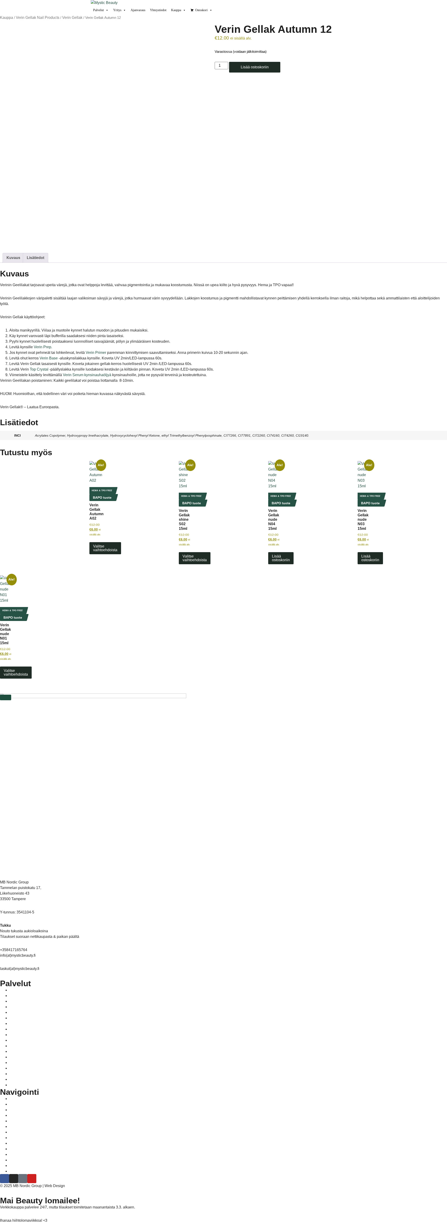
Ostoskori (201, 10)
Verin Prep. (43, 347)
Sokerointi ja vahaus (24, 1029)
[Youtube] (31, 1178)
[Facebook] (4, 1178)
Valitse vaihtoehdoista (105, 548)
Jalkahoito (16, 990)
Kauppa (176, 10)
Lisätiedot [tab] (35, 258)
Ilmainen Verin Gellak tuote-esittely (34, 1110)
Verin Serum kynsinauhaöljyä (87, 375)
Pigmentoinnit (19, 1018)
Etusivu (14, 1099)
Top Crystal (39, 369)
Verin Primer (96, 353)
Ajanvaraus (138, 10)
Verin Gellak (72, 18)
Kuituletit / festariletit (24, 1001)
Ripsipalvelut (18, 1023)
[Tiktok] (22, 1178)
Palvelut (98, 10)
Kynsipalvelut (19, 1007)
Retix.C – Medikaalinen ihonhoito (33, 996)
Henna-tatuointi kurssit (25, 1121)
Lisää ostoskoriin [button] (281, 558)
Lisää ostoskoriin (255, 67)
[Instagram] (13, 1178)
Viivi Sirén (73, 1186)
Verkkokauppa (19, 1132)
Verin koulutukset (21, 1115)
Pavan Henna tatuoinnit (26, 1012)
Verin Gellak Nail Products (37, 18)
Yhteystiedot (158, 10)
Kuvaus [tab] (13, 258)
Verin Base (49, 358)
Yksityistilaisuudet (22, 1035)
